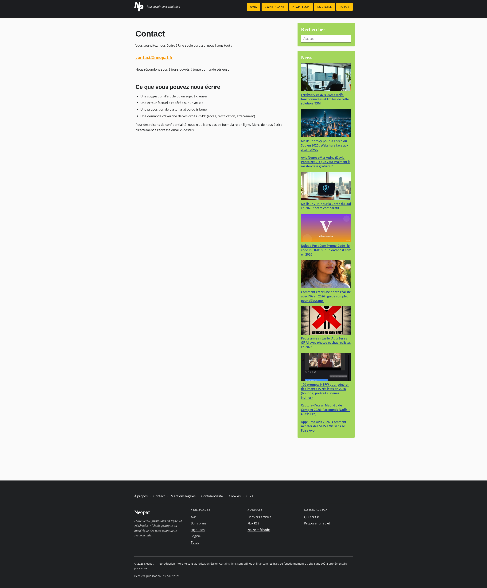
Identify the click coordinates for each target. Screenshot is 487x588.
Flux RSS (253, 523)
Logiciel (324, 7)
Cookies (235, 496)
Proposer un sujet (317, 523)
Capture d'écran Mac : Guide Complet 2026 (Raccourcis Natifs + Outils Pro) (325, 409)
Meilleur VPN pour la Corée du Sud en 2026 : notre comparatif (326, 206)
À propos (141, 496)
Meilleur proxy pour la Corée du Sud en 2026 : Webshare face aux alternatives (324, 145)
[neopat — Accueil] (138, 6)
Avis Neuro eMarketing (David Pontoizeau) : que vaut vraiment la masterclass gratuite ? (325, 161)
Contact (159, 496)
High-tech (301, 7)
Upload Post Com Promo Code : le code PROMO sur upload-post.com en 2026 (326, 250)
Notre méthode (258, 530)
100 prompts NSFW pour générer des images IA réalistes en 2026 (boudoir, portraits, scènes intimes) (325, 391)
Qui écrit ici (312, 517)
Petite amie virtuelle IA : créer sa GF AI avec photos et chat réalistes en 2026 (326, 342)
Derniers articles (259, 517)
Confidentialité (212, 496)
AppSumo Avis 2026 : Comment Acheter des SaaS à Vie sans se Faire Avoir (323, 426)
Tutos (344, 7)
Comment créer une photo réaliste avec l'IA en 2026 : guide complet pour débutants (326, 296)
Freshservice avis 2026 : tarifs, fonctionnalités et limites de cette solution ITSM (325, 99)
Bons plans (275, 7)
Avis (253, 7)
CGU (249, 496)
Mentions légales (183, 496)
